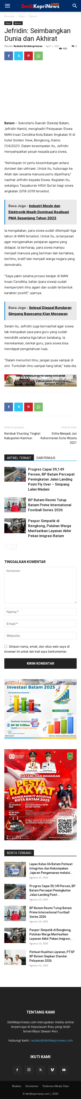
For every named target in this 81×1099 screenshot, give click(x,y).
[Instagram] (29, 1069)
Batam (33, 16)
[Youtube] (64, 1070)
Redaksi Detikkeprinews (28, 46)
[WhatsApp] (38, 56)
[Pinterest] (28, 56)
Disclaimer (31, 1086)
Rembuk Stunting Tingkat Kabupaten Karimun (22, 436)
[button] (7, 6)
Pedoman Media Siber (56, 1086)
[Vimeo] (52, 1070)
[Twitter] (18, 56)
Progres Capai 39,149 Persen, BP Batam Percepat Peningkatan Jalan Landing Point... (52, 890)
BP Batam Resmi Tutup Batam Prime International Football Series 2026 (49, 505)
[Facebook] (8, 56)
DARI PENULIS (46, 458)
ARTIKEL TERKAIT (19, 458)
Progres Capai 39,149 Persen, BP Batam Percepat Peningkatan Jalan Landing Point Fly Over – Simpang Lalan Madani (51, 479)
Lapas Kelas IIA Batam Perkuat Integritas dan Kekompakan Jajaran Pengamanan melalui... (51, 868)
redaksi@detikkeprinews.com (51, 1040)
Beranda (9, 16)
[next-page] (14, 547)
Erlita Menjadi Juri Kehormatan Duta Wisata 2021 (59, 438)
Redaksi (16, 1086)
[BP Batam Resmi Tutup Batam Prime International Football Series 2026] (15, 505)
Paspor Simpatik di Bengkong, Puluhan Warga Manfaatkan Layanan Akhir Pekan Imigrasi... (51, 934)
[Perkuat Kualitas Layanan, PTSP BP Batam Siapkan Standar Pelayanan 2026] (15, 957)
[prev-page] (7, 547)
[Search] (75, 6)
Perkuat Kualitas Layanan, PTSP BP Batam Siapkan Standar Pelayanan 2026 (52, 956)
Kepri (22, 16)
